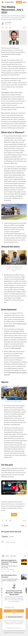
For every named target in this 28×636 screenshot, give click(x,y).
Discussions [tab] (13, 556)
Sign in (24, 2)
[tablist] (8, 536)
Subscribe (19, 2)
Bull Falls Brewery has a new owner (9, 576)
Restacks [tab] (11, 536)
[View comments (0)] (6, 27)
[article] (14, 565)
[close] (23, 584)
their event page (16, 348)
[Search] (25, 555)
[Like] (2, 27)
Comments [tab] (5, 536)
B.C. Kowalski (8, 22)
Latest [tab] (7, 556)
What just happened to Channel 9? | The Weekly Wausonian (9, 562)
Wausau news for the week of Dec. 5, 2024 (9, 566)
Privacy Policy (19, 623)
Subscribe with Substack (15, 617)
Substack (6, 632)
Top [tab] (3, 556)
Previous (6, 525)
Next (23, 525)
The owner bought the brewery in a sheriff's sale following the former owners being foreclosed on (10, 579)
